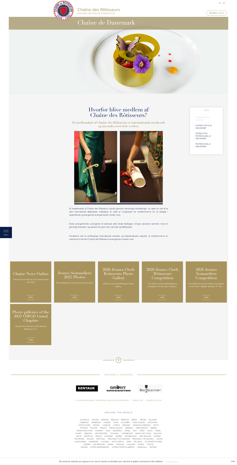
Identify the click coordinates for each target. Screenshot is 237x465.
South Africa (118, 442)
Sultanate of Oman (153, 442)
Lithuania (114, 433)
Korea (158, 431)
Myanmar (109, 436)
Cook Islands (138, 422)
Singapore (93, 442)
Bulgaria (153, 420)
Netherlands (131, 436)
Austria (95, 420)
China (115, 422)
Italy (135, 431)
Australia (84, 420)
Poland (90, 439)
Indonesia (117, 431)
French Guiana (116, 428)
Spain (128, 442)
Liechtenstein (101, 433)
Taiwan (110, 444)
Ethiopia (84, 428)
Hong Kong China (84, 431)
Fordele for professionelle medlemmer (203, 136)
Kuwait (78, 433)
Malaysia (158, 433)
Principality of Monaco (143, 439)
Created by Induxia (154, 400)
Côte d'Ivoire (84, 425)
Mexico (98, 436)
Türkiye (150, 444)
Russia (159, 439)
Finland (93, 428)
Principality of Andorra (119, 439)
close (233, 461)
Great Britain (142, 428)
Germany (129, 428)
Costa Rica (152, 422)
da (220, 3)
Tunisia (141, 444)
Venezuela (142, 447)
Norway (157, 436)
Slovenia (105, 442)
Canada (107, 422)
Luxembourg (127, 433)
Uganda (84, 447)
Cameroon (96, 422)
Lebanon (88, 433)
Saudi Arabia (80, 442)
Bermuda (125, 420)
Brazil (134, 420)
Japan (142, 431)
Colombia (125, 422)
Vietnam (152, 447)
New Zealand (145, 436)
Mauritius (88, 436)
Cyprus (116, 425)
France (103, 428)
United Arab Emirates (99, 447)
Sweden (87, 444)
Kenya (150, 431)
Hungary (99, 431)
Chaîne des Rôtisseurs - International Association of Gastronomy (103, 400)
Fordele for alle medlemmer (204, 126)
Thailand (131, 444)
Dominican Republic (142, 425)
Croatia (96, 425)
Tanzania (120, 444)
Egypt (156, 425)
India (108, 431)
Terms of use (138, 400)
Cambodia (84, 422)
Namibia (118, 436)
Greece (153, 428)
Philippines (79, 439)
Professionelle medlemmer (203, 145)
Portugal (100, 439)
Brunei (143, 420)
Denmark (126, 425)
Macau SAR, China (143, 433)
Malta (78, 436)
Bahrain (105, 420)
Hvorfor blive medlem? (202, 118)
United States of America (123, 447)
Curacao (106, 425)
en (224, 3)
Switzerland (99, 444)
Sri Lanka (138, 442)
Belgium (115, 420)
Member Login (216, 13)
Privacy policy (172, 461)
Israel (127, 431)
